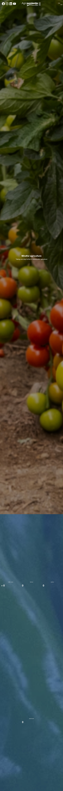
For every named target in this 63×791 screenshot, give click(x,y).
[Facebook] (3, 3)
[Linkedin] (10, 3)
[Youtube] (14, 3)
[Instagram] (7, 3)
